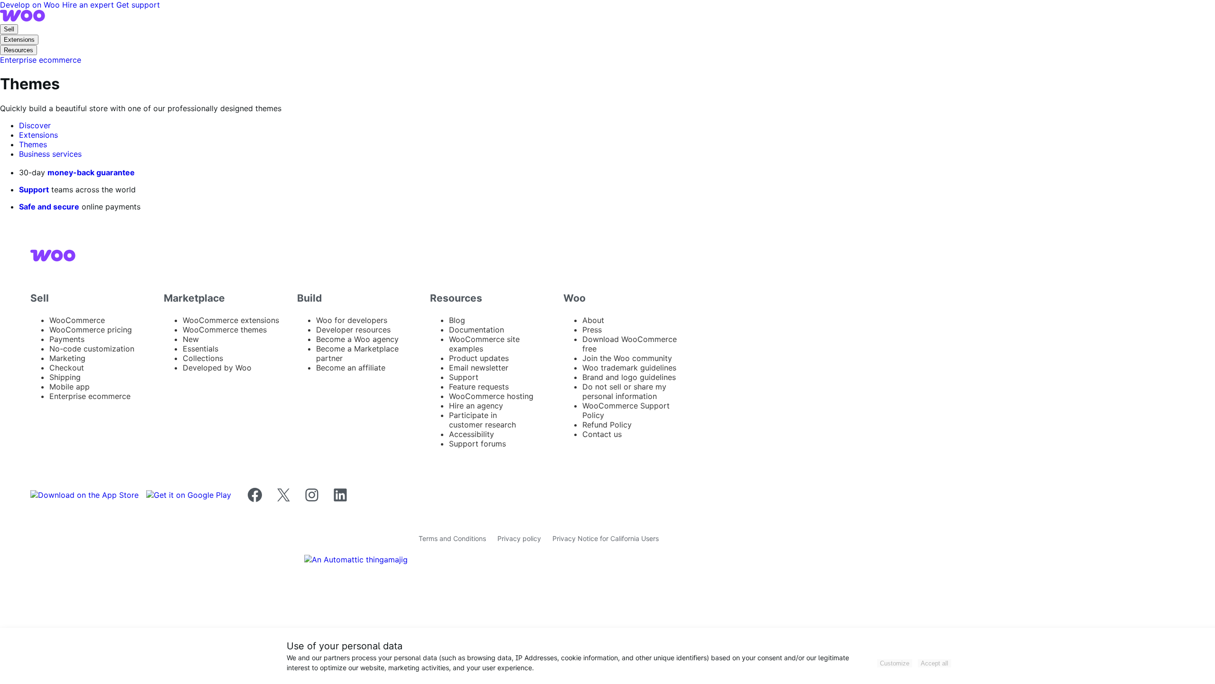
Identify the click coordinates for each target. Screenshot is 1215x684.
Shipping (65, 377)
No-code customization (91, 348)
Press (592, 329)
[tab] (35, 125)
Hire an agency (476, 405)
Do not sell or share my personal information (624, 391)
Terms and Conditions (452, 538)
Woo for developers (351, 320)
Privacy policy (519, 538)
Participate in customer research (482, 419)
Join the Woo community (627, 358)
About (593, 320)
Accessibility (471, 434)
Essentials (200, 348)
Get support (138, 5)
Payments (66, 339)
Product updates (479, 358)
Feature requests (479, 386)
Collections (203, 358)
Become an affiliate (350, 367)
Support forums (477, 443)
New (191, 339)
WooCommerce (77, 320)
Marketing (67, 358)
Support (34, 189)
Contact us (602, 434)
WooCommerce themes (225, 329)
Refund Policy (607, 424)
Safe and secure (49, 206)
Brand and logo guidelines (629, 377)
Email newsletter (478, 367)
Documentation (476, 329)
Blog (457, 320)
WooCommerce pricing (90, 329)
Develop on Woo (31, 5)
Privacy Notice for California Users (605, 538)
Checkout (66, 367)
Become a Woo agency (357, 339)
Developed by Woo (217, 367)
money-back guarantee (91, 172)
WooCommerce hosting (491, 396)
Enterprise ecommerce (90, 396)
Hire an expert (89, 5)
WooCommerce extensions (231, 320)
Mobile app (69, 386)
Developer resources (353, 329)
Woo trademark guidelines (629, 367)
